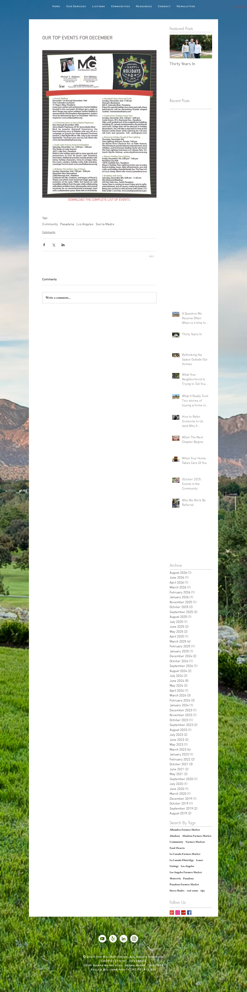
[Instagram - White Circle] (134, 938)
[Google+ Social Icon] (172, 912)
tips (202, 890)
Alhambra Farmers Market (185, 829)
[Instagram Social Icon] (177, 912)
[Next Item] (206, 47)
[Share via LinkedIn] (63, 245)
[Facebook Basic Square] (189, 912)
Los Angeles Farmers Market (186, 872)
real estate (192, 890)
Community (50, 224)
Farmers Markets (195, 841)
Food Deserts (177, 848)
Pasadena (67, 224)
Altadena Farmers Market (196, 835)
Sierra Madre (105, 224)
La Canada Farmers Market (185, 854)
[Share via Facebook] (44, 245)
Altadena (175, 835)
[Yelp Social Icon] (183, 912)
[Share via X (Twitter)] (53, 245)
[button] (98, 6)
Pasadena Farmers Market (184, 884)
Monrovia (175, 878)
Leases (199, 860)
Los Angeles (84, 224)
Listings (174, 866)
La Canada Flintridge (182, 860)
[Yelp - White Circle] (113, 938)
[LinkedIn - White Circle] (123, 938)
